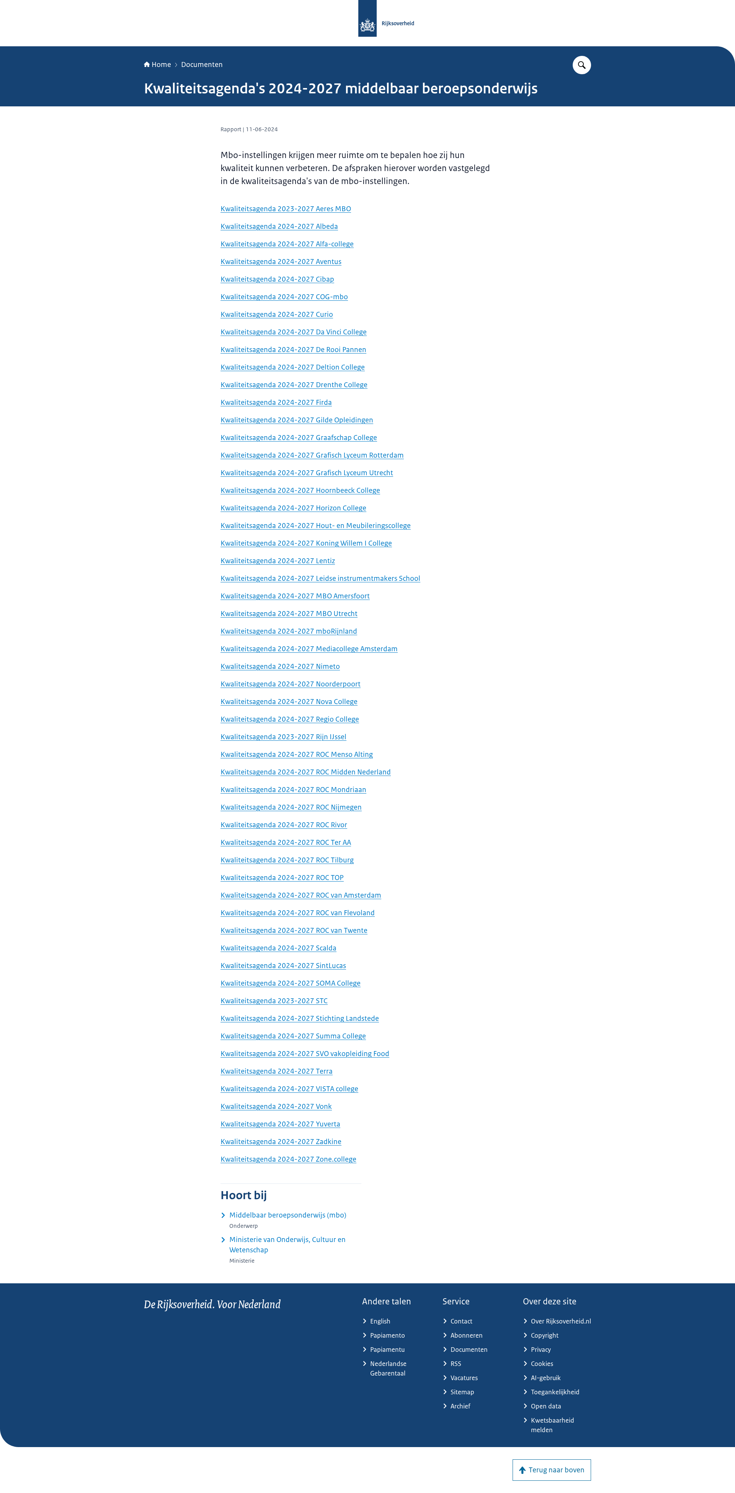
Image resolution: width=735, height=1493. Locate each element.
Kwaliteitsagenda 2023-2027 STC (274, 1001)
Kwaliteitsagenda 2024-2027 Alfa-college (287, 244)
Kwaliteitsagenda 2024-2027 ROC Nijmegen (291, 807)
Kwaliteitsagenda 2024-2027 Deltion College (292, 367)
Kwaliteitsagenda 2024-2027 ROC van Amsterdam (300, 895)
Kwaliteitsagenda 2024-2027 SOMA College (290, 983)
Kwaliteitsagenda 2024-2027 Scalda (278, 948)
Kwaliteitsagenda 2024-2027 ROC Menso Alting (296, 754)
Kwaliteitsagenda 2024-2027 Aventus (280, 261)
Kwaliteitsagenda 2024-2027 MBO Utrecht (289, 613)
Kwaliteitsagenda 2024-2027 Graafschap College (298, 437)
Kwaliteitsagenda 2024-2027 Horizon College (293, 508)
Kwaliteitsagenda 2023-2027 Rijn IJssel (283, 737)
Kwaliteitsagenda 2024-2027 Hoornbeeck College (300, 490)
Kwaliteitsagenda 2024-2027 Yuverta (280, 1124)
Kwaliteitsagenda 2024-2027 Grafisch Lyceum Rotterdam (312, 455)
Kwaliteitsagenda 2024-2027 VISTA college (289, 1089)
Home (161, 64)
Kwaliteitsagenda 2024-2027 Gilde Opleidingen (296, 420)
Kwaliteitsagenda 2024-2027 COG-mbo (284, 297)
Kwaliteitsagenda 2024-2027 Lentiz (277, 561)
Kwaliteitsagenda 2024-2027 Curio (276, 314)
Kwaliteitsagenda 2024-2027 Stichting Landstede (299, 1018)
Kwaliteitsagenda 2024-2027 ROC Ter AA (285, 842)
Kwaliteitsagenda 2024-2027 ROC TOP (282, 877)
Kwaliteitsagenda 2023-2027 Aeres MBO (285, 209)
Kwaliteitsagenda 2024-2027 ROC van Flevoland (297, 913)
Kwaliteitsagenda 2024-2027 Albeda (279, 226)
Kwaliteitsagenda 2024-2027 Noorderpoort (290, 684)
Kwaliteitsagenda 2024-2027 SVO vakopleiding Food (304, 1053)
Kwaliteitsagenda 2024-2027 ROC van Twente (294, 930)
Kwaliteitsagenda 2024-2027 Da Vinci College (293, 332)
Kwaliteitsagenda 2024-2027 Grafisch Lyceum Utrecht (306, 473)
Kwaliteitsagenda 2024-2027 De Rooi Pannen (293, 349)
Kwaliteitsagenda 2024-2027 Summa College (293, 1036)
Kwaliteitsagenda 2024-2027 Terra (276, 1071)
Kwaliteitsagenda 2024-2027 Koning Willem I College (306, 543)
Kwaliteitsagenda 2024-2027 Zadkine (280, 1141)
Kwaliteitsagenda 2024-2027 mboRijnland (288, 631)
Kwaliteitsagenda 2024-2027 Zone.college (288, 1159)
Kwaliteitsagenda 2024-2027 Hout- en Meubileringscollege (315, 525)
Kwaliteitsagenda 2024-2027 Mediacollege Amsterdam (309, 649)
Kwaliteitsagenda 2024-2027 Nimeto (280, 666)
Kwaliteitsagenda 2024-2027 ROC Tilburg (287, 860)
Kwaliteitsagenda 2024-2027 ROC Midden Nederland (305, 772)
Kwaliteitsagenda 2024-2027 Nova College (289, 701)
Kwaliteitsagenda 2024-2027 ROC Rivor (283, 825)
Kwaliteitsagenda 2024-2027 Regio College (289, 719)
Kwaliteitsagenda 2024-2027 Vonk (276, 1106)
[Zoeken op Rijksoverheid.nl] (582, 65)
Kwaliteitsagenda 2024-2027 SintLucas (283, 965)
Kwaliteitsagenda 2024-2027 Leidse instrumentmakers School (320, 578)
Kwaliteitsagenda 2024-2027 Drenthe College (294, 385)
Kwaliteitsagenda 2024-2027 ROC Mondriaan (293, 789)
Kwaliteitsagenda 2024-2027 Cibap (277, 279)
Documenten (202, 64)
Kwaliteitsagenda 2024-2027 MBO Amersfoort (295, 596)
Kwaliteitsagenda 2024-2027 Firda (276, 402)
